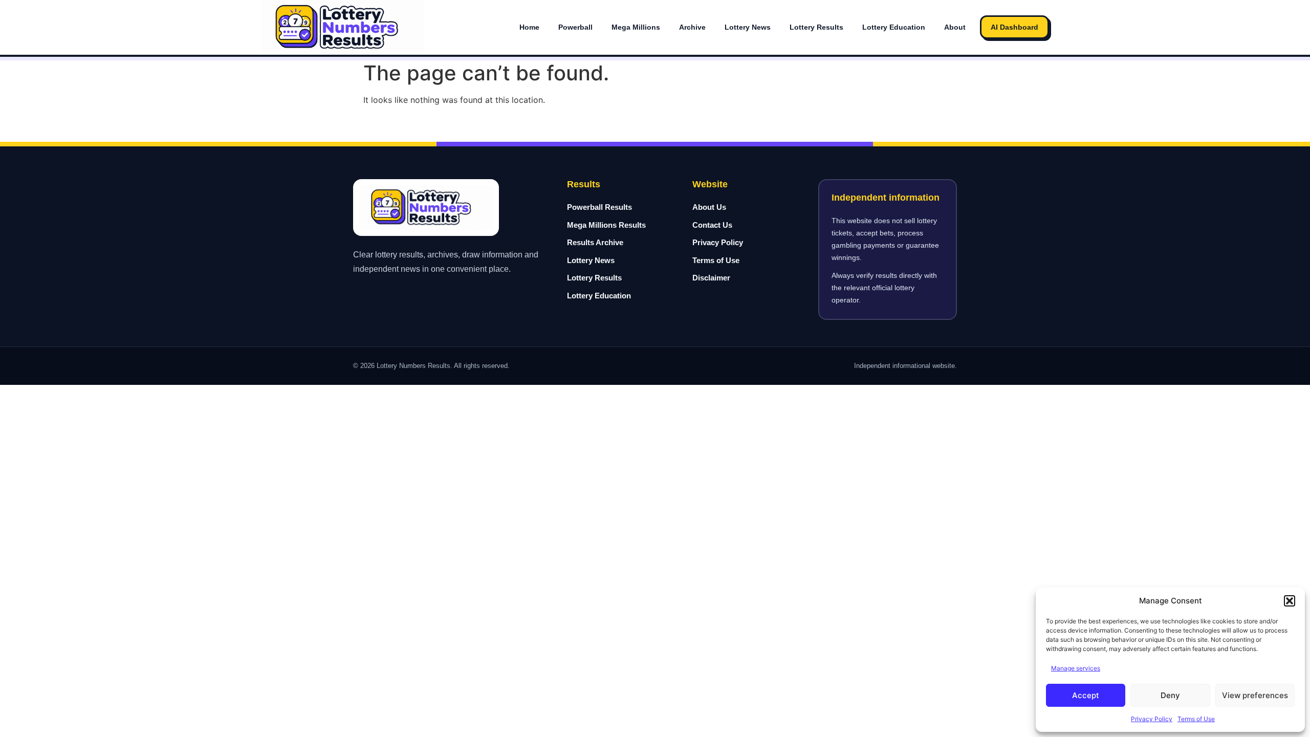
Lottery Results (816, 27)
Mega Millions (636, 27)
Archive (692, 27)
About (955, 27)
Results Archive (595, 242)
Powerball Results (599, 207)
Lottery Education (893, 27)
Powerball (575, 27)
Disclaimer (711, 277)
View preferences (1255, 695)
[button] (1289, 601)
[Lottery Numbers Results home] (343, 27)
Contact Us (712, 225)
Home (529, 27)
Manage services (1075, 668)
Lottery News (748, 27)
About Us (709, 207)
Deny (1170, 695)
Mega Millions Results (606, 225)
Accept (1085, 695)
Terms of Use (1196, 719)
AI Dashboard (1014, 27)
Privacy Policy (1151, 719)
